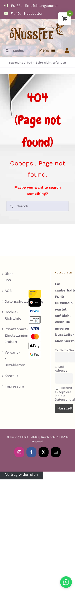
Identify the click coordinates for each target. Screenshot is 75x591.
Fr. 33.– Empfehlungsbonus (34, 6)
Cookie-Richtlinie (11, 315)
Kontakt (11, 376)
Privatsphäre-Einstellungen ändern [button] (11, 335)
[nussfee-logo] (37, 21)
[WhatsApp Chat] (66, 582)
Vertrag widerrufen (21, 475)
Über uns (9, 277)
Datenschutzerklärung (11, 301)
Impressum (11, 386)
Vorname (62, 349)
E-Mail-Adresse (61, 368)
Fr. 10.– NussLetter (26, 13)
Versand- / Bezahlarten (11, 358)
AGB (8, 291)
